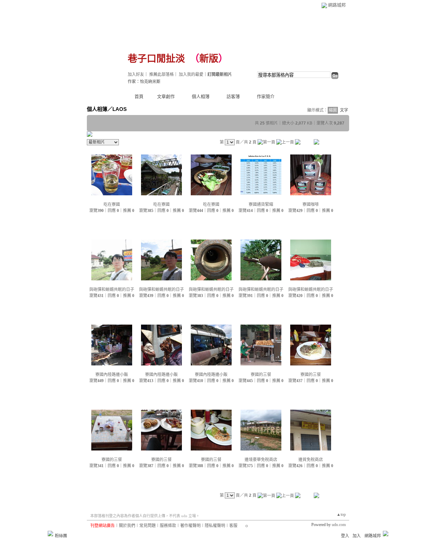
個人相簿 (200, 96)
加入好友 (136, 74)
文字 (344, 110)
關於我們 (127, 525)
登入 (345, 536)
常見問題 (147, 525)
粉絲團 (61, 536)
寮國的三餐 (261, 374)
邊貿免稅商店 (310, 459)
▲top (341, 514)
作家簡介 (266, 96)
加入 (357, 536)
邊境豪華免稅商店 (261, 459)
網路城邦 (337, 4)
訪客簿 (233, 96)
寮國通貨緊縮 (261, 204)
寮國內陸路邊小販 (111, 374)
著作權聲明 (190, 525)
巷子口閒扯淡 (156, 58)
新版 (208, 58)
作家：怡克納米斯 (144, 81)
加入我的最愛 (191, 74)
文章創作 (166, 96)
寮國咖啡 (310, 204)
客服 (233, 525)
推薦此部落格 (161, 74)
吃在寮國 (112, 204)
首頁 (139, 96)
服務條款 (168, 525)
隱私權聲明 (215, 525)
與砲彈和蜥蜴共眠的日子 (111, 289)
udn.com (339, 524)
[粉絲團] (50, 533)
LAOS (119, 109)
